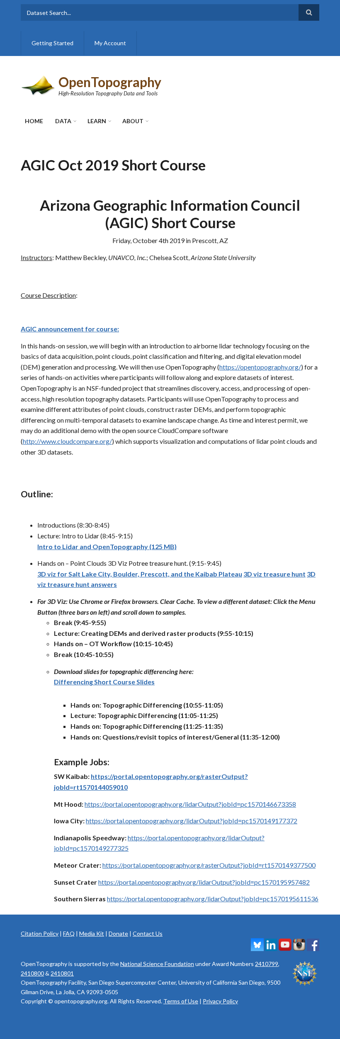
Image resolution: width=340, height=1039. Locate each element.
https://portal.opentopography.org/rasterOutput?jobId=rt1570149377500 (209, 865)
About (132, 120)
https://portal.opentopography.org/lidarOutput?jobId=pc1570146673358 (190, 804)
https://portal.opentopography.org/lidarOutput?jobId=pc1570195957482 (204, 882)
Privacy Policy (220, 1001)
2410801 (62, 973)
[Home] (38, 84)
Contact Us (148, 933)
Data (63, 120)
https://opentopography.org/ (260, 367)
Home (34, 120)
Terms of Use (180, 1001)
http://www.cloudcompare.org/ (67, 441)
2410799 (266, 963)
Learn (96, 120)
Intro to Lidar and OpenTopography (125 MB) (107, 546)
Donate (118, 933)
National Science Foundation (157, 963)
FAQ (69, 933)
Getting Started (52, 42)
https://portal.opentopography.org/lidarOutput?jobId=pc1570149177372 (191, 821)
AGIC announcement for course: (70, 329)
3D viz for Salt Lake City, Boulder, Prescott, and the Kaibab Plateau (139, 574)
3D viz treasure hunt (274, 574)
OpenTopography (109, 82)
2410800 (32, 973)
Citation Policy (39, 933)
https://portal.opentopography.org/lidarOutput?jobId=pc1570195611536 (212, 899)
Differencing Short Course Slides (104, 682)
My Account (110, 42)
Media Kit (91, 933)
